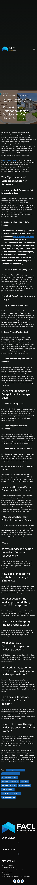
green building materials (10, 781)
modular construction (9, 785)
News (9, 99)
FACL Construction (9, 160)
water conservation (8, 797)
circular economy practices (10, 774)
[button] (34, 48)
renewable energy (24, 785)
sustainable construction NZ (11, 793)
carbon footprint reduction (15, 770)
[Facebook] (14, 881)
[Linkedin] (22, 881)
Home (5, 99)
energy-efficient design (9, 778)
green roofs (24, 781)
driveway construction (23, 236)
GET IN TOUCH (8, 861)
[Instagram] (18, 881)
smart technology (8, 789)
